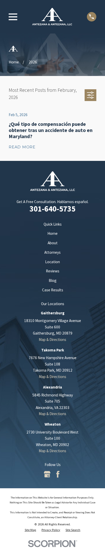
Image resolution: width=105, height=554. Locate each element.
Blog (53, 280)
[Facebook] (58, 474)
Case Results (52, 289)
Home (52, 233)
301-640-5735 (52, 209)
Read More (22, 147)
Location (52, 261)
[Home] (52, 16)
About (53, 242)
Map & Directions (52, 339)
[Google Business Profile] (47, 474)
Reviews (52, 271)
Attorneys (52, 252)
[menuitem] (30, 529)
